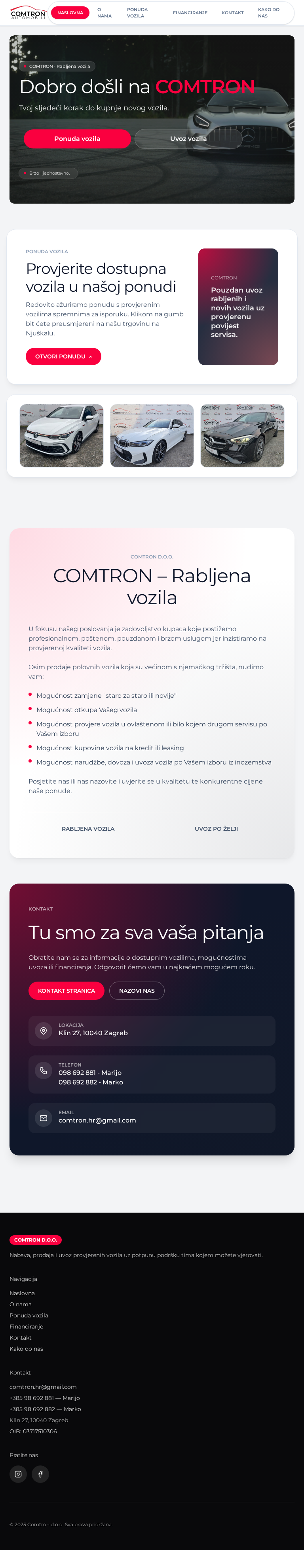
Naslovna (70, 12)
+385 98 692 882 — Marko (45, 1409)
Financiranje (190, 12)
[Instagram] (18, 1474)
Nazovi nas (137, 990)
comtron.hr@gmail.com (43, 1386)
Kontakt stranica (66, 990)
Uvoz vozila (188, 138)
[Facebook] (40, 1474)
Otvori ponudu (63, 356)
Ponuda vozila (137, 13)
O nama (104, 13)
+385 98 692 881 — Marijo (45, 1398)
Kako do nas (268, 13)
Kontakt (233, 12)
